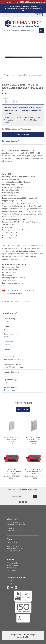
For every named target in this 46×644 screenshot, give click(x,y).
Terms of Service (12, 565)
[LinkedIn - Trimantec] (26, 502)
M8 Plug (7, 344)
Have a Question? (12, 141)
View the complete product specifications (18, 301)
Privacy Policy (11, 568)
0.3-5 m (7, 382)
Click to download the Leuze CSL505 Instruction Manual (21, 291)
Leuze (4, 90)
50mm (6, 321)
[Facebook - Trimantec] (20, 502)
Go (35, 496)
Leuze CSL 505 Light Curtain (15, 367)
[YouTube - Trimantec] (23, 502)
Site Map (26, 637)
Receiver (7, 336)
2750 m (7, 352)
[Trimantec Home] (23, 24)
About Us (10, 581)
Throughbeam (9, 390)
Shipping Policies (12, 563)
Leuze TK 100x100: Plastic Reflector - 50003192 (11, 439)
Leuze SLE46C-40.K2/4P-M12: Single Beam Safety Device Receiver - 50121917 (12, 472)
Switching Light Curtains (13, 359)
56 (5, 375)
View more (23, 409)
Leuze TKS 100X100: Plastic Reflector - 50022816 (34, 439)
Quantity (5, 98)
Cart (40, 14)
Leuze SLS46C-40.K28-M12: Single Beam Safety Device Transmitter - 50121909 (34, 472)
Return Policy (11, 570)
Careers (9, 583)
